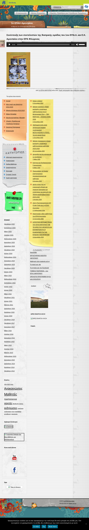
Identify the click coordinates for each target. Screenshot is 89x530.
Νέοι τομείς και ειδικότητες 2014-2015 (14, 106)
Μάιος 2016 (8, 331)
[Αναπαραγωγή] (9, 44)
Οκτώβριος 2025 (9, 224)
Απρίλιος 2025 (8, 235)
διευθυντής (16, 403)
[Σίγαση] (77, 44)
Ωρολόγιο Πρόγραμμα (13, 127)
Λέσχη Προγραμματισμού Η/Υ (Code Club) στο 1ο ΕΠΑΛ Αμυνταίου (42, 206)
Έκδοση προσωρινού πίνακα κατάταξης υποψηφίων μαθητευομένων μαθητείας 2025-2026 (42, 146)
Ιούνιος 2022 (8, 290)
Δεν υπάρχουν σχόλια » (78, 90)
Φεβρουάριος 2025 (10, 239)
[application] (46, 44)
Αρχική (8, 101)
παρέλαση (20, 408)
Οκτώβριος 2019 (9, 319)
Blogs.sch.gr (72, 503)
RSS (34, 506)
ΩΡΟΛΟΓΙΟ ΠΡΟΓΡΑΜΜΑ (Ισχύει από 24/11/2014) (40, 278)
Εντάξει (36, 526)
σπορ (13, 411)
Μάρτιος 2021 (8, 305)
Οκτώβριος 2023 (9, 268)
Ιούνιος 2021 (8, 301)
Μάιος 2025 (8, 231)
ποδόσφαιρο (7, 411)
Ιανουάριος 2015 (9, 360)
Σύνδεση (33, 286)
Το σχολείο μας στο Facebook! (39, 268)
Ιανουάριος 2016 (9, 338)
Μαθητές (10, 394)
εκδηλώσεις (10, 408)
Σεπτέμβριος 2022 (10, 283)
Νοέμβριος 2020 (9, 312)
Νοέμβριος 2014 (9, 367)
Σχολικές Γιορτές (11, 174)
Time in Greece (15, 487)
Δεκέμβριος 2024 (9, 246)
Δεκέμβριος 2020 (9, 308)
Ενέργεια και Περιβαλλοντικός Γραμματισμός (42, 165)
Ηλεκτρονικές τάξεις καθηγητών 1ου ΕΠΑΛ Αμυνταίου (42, 216)
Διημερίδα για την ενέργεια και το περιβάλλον (42, 157)
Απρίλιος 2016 (8, 334)
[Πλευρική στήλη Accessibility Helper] (86, 6)
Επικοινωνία (21, 13)
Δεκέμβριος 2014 (9, 364)
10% (5, 384)
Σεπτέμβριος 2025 (10, 228)
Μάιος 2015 (8, 345)
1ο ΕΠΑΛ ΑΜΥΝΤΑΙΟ (45, 90)
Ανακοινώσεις (10, 161)
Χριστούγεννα (10, 399)
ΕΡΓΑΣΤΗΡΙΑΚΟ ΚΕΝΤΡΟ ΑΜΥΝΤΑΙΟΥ (38, 257)
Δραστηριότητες (11, 167)
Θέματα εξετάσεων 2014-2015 (15, 110)
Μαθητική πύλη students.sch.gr (40, 261)
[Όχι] (86, 524)
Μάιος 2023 (8, 275)
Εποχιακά (9, 171)
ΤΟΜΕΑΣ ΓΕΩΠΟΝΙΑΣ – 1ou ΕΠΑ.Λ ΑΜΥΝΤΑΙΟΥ (39, 272)
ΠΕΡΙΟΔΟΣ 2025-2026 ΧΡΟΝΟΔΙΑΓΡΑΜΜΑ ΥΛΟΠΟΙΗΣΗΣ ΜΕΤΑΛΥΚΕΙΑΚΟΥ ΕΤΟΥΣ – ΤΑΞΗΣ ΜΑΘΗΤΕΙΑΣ (41, 131)
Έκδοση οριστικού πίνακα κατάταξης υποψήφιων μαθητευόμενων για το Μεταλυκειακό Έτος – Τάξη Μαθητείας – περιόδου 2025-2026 (42, 114)
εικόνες (21, 403)
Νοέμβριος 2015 (9, 341)
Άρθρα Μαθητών (11, 164)
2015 (8, 384)
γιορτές (8, 403)
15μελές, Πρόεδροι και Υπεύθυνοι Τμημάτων (68, 13)
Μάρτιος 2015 (8, 352)
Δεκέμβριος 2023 (9, 264)
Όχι (44, 526)
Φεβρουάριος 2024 (10, 257)
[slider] (82, 44)
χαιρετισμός (14, 414)
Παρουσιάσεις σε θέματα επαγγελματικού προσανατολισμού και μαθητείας (40, 176)
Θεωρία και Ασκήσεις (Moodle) (15, 118)
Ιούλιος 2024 (8, 253)
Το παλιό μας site (35, 264)
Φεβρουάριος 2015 (10, 356)
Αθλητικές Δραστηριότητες (14, 157)
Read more (53, 526)
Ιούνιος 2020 (8, 316)
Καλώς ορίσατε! (38, 102)
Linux (11, 384)
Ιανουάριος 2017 (9, 327)
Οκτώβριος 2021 (9, 297)
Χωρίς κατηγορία (64, 90)
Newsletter (33, 252)
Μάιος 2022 (8, 294)
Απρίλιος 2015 (8, 349)
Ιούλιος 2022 (8, 286)
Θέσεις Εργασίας (38, 13)
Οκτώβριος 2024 (9, 250)
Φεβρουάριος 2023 (10, 279)
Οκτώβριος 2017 (9, 323)
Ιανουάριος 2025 (9, 242)
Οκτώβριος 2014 (9, 371)
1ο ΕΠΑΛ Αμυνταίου (22, 23)
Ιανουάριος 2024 (9, 261)
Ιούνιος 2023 (8, 272)
